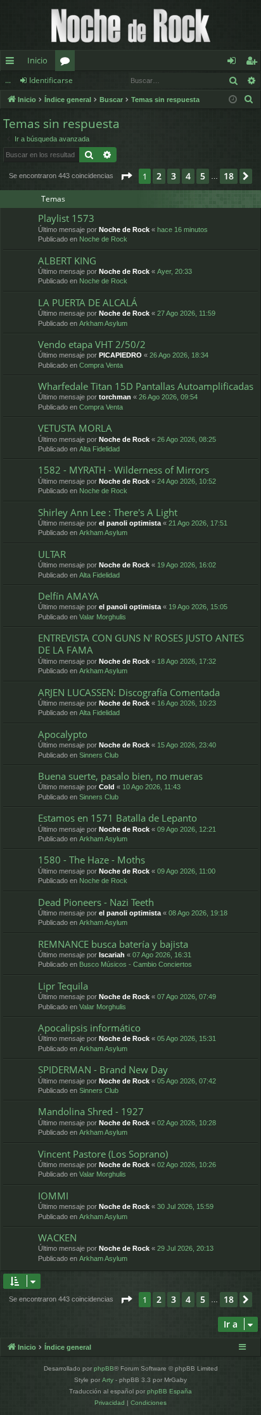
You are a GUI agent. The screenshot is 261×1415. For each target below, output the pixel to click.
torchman (115, 397)
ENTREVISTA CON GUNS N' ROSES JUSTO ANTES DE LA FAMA (141, 643)
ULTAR (52, 554)
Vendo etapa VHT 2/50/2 (92, 344)
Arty (107, 1379)
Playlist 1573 (66, 218)
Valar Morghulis (102, 617)
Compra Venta (101, 365)
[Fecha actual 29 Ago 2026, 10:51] (233, 100)
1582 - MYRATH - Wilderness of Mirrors (123, 469)
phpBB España (169, 1391)
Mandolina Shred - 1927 (91, 1111)
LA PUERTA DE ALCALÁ (87, 302)
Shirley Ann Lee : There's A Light (107, 512)
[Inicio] (130, 25)
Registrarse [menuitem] (254, 63)
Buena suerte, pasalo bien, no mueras (120, 776)
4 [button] (188, 176)
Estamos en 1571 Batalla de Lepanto (117, 817)
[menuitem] (249, 100)
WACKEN (57, 1237)
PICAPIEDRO (120, 355)
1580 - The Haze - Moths (91, 859)
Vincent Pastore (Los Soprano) (103, 1153)
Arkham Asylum (103, 323)
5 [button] (202, 176)
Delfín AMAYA (68, 596)
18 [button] (229, 176)
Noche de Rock (124, 229)
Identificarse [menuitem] (234, 63)
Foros (67, 63)
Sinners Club (98, 755)
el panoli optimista (130, 523)
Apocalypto (62, 734)
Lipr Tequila (63, 985)
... (8, 80)
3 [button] (173, 176)
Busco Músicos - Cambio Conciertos (135, 964)
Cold (107, 787)
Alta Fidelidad (99, 449)
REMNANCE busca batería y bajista (113, 944)
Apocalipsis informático (89, 1027)
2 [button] (159, 176)
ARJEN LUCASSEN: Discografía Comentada (129, 692)
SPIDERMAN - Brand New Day (103, 1069)
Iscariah (112, 955)
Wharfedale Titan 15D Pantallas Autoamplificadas (145, 386)
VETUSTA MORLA (75, 428)
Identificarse (51, 80)
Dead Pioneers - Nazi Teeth (96, 902)
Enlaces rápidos (12, 63)
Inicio (37, 60)
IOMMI (53, 1195)
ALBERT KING (67, 260)
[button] (126, 176)
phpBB (104, 1368)
